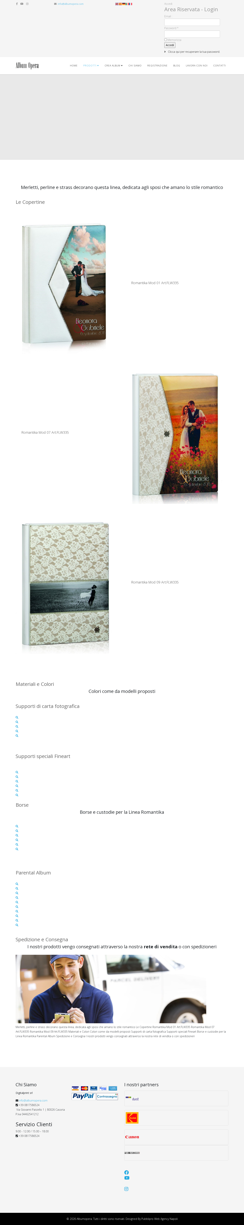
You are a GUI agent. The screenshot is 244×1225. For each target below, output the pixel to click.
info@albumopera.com (70, 4)
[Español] (120, 4)
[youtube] (21, 4)
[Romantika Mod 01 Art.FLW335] (67, 282)
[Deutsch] (124, 4)
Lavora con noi (197, 65)
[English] (117, 4)
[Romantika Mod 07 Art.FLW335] (177, 432)
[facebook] (17, 4)
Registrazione (157, 65)
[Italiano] (127, 4)
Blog (176, 65)
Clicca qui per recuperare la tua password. (193, 51)
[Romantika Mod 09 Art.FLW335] (67, 582)
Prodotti (89, 65)
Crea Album (112, 65)
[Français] (130, 4)
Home (74, 65)
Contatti (219, 65)
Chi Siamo (135, 65)
